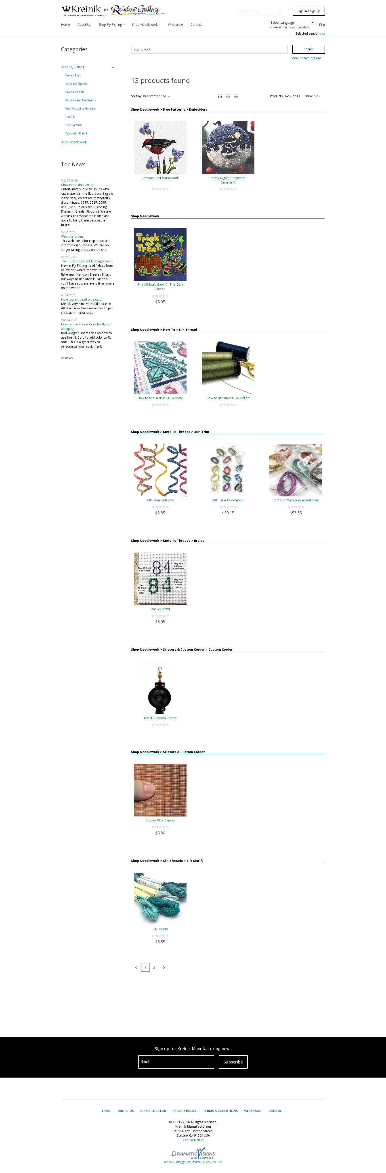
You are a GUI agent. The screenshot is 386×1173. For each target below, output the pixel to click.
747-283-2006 (193, 1140)
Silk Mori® (160, 929)
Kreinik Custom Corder (160, 718)
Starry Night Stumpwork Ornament (228, 180)
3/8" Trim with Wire (160, 500)
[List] (228, 96)
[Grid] (220, 96)
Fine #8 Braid (160, 609)
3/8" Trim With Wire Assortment (296, 500)
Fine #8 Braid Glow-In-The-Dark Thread (160, 286)
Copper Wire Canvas (160, 820)
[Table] (236, 96)
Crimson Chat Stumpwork (160, 178)
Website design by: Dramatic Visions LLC (193, 1162)
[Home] (114, 11)
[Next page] (164, 967)
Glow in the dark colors (77, 185)
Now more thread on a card (81, 299)
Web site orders (72, 236)
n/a (322, 33)
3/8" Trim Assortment (228, 500)
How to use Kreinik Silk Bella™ (228, 398)
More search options (306, 58)
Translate (303, 27)
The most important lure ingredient (86, 261)
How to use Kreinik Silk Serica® (160, 398)
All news (67, 358)
